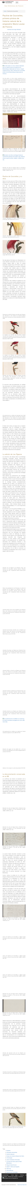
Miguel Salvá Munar (11, 1165)
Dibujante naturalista (11, 1152)
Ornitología (9, 1157)
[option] (14, 76)
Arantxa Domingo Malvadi (14, 29)
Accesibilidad (4, 1175)
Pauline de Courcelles (11, 1172)
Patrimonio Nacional (22, 1184)
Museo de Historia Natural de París (15, 1156)
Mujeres (8, 1150)
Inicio (5, 11)
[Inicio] (7, 3)
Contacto (20, 1176)
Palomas (8, 1168)
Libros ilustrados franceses (13, 1159)
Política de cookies (12, 1176)
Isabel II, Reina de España (12, 1166)
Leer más (5, 114)
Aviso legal (14, 1175)
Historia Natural (10, 1154)
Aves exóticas (9, 1170)
